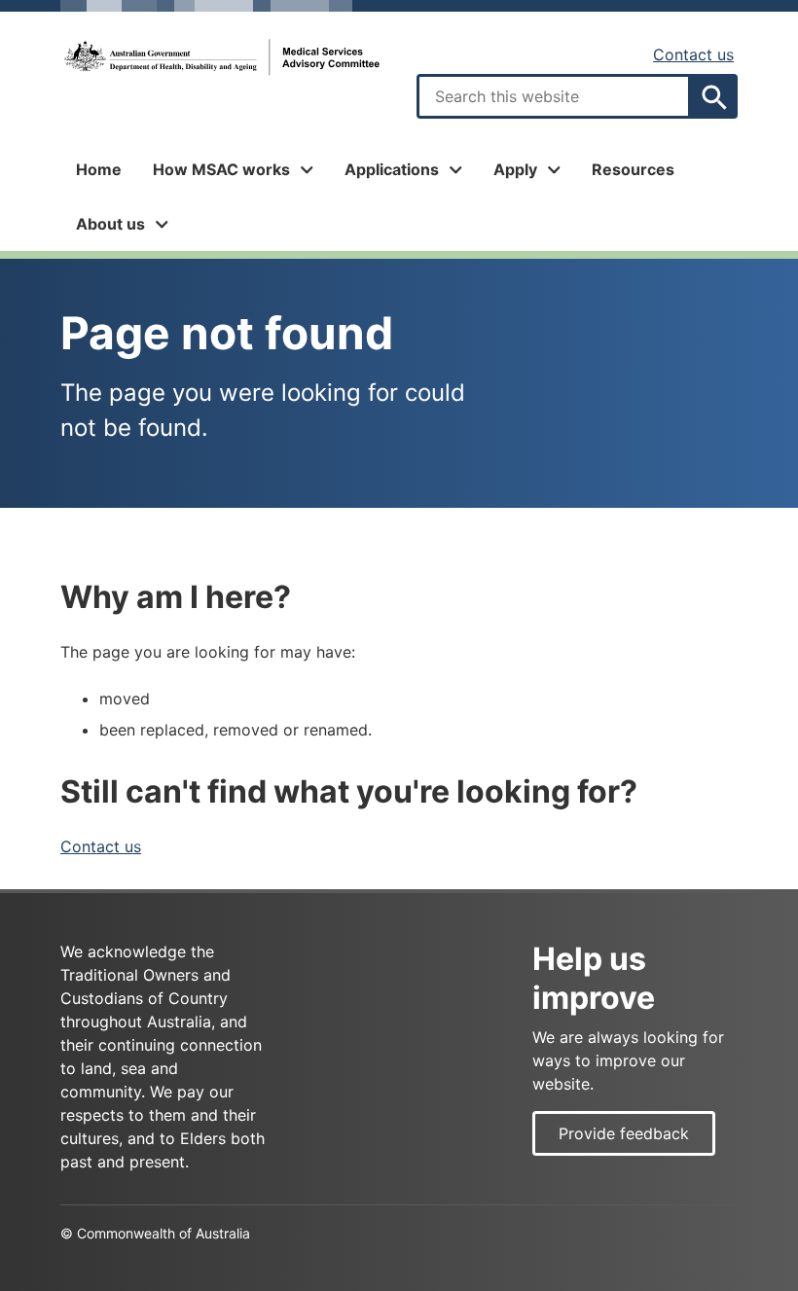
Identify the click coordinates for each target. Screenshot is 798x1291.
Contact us (693, 54)
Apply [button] (515, 169)
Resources (633, 169)
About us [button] (110, 223)
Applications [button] (392, 169)
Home (99, 169)
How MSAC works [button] (221, 169)
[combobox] (554, 96)
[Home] (220, 57)
